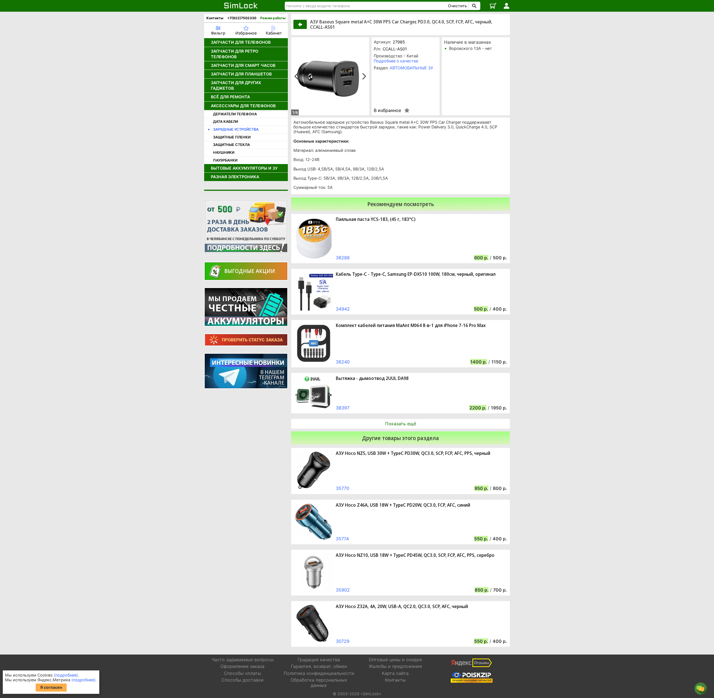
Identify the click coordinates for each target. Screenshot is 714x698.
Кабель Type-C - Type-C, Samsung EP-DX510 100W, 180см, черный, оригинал (416, 274)
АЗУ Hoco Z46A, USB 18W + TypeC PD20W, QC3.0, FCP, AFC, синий (403, 505)
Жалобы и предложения (395, 666)
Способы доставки (242, 680)
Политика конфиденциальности (319, 673)
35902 (343, 590)
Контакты (214, 18)
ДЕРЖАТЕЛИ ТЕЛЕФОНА (235, 114)
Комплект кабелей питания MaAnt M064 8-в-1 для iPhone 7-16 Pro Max (411, 325)
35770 (342, 488)
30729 (342, 641)
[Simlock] (241, 6)
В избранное (387, 110)
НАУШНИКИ (223, 152)
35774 (342, 538)
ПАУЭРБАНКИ (225, 160)
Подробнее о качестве (396, 60)
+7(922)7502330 (241, 18)
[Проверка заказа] (246, 339)
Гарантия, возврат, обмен (319, 666)
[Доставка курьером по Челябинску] (246, 227)
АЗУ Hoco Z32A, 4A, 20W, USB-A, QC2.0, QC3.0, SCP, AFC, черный (402, 606)
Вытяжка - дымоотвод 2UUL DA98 (372, 378)
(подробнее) (66, 675)
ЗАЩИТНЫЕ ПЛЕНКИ (231, 137)
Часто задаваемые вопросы (242, 659)
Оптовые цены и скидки (395, 659)
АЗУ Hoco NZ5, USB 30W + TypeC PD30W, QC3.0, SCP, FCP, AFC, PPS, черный (413, 453)
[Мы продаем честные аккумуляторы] (246, 306)
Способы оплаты (242, 673)
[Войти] (506, 6)
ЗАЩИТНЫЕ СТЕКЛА (231, 145)
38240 (343, 362)
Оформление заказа (242, 666)
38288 (343, 257)
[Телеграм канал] (246, 371)
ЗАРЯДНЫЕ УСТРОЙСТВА (236, 129)
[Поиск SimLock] (473, 6)
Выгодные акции (249, 271)
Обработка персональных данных (319, 682)
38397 (342, 408)
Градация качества (319, 659)
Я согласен (51, 687)
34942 (343, 309)
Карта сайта (395, 673)
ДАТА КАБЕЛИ (225, 121)
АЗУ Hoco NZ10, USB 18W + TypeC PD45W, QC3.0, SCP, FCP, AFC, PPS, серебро (415, 555)
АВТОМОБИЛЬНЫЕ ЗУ (411, 67)
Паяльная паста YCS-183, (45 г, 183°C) (375, 219)
